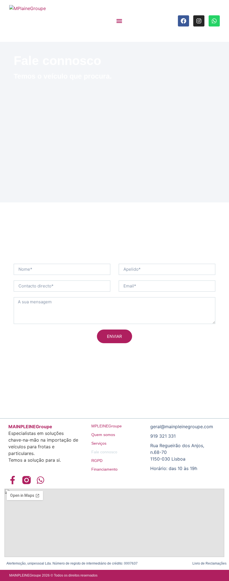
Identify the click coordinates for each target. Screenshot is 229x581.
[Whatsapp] (214, 20)
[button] (119, 21)
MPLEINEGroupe (106, 426)
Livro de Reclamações (209, 563)
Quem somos (103, 434)
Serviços (98, 443)
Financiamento (104, 469)
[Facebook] (183, 20)
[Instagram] (198, 20)
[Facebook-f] (12, 480)
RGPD (96, 460)
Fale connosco (104, 452)
